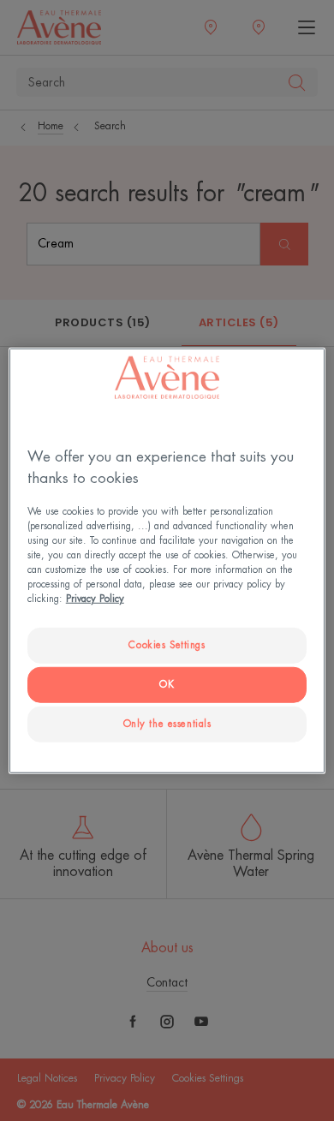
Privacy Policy (95, 599)
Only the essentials (167, 724)
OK (166, 684)
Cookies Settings (166, 645)
